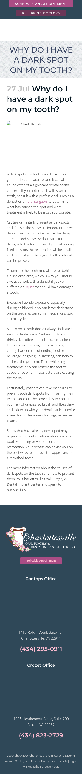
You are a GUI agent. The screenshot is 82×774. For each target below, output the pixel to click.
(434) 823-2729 (41, 735)
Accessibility (59, 761)
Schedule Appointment (41, 560)
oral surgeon (37, 201)
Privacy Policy (40, 761)
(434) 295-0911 (41, 649)
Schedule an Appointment (41, 3)
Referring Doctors (41, 13)
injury (29, 287)
